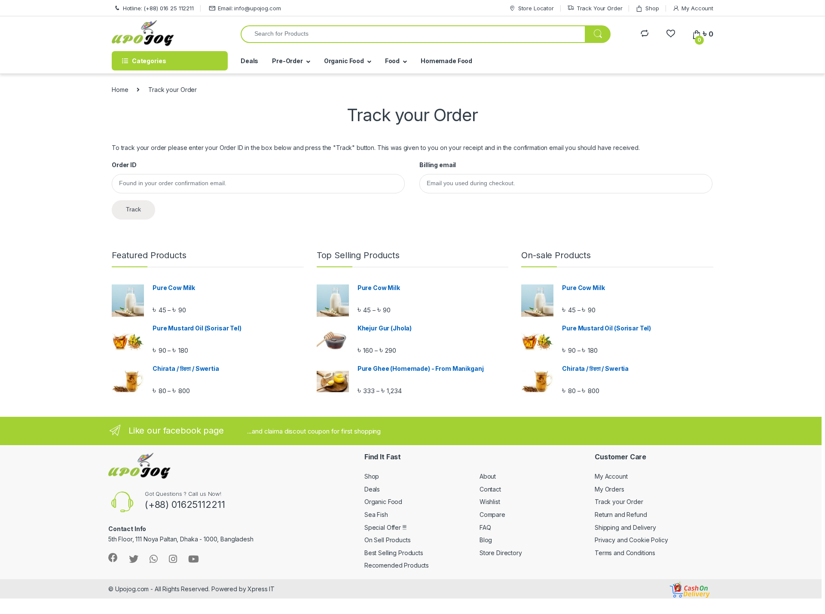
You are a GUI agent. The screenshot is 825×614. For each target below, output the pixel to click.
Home (120, 89)
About (488, 476)
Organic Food (344, 60)
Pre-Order (287, 60)
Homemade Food (446, 60)
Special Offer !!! (385, 527)
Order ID (124, 164)
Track (133, 209)
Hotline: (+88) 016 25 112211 (158, 8)
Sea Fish (376, 514)
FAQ (485, 527)
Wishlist (490, 501)
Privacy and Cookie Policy (631, 540)
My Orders (609, 489)
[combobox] (413, 34)
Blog (486, 540)
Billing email (437, 164)
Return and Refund (621, 514)
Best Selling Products (393, 552)
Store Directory (501, 552)
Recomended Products (396, 565)
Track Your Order (600, 8)
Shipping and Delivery (625, 527)
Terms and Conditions (625, 552)
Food (392, 60)
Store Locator (536, 8)
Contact (490, 489)
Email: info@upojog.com (249, 8)
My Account (697, 8)
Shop (652, 8)
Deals (249, 60)
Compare (492, 514)
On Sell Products (387, 540)
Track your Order (619, 501)
